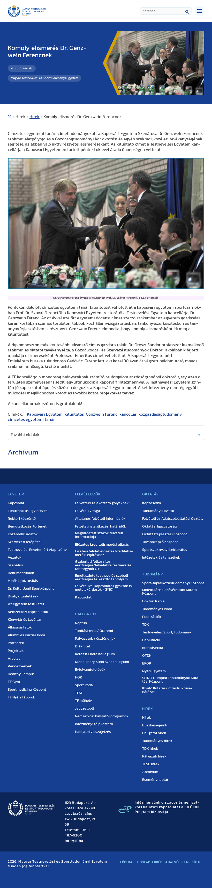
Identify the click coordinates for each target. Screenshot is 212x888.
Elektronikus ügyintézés (28, 511)
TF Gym (14, 682)
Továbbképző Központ (160, 542)
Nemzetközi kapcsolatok (28, 612)
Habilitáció (151, 640)
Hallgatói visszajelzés (93, 732)
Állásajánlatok (20, 627)
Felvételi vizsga (87, 511)
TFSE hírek (151, 764)
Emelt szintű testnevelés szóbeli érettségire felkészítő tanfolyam (101, 577)
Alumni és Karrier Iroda (26, 635)
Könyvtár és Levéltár (24, 620)
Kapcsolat (16, 503)
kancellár (128, 414)
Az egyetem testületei (26, 604)
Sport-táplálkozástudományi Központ (173, 583)
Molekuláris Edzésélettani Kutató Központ (169, 591)
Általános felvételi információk (100, 519)
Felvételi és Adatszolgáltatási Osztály (172, 519)
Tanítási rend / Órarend (94, 631)
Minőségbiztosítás (23, 581)
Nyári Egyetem (154, 671)
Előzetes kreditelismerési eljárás (102, 544)
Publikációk (151, 617)
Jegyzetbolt (84, 708)
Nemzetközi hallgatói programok (101, 716)
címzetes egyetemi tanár (31, 419)
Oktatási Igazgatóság (159, 526)
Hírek (34, 117)
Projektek (16, 651)
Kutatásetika (152, 648)
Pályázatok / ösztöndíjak (95, 638)
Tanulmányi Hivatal (158, 511)
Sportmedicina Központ (27, 689)
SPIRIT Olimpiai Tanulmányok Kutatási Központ (171, 679)
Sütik (196, 862)
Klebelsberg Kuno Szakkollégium (102, 662)
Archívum (150, 772)
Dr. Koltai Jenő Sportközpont (31, 588)
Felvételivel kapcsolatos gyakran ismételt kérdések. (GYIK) (104, 587)
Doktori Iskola (153, 601)
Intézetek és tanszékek (161, 557)
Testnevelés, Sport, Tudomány (166, 632)
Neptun (81, 623)
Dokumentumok (21, 573)
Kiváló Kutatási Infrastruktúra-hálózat (167, 690)
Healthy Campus (21, 674)
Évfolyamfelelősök (90, 670)
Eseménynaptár (155, 780)
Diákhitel (82, 646)
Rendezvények (20, 666)
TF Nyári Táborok (21, 697)
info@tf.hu (74, 841)
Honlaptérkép (149, 862)
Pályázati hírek (154, 756)
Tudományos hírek (157, 741)
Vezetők (14, 557)
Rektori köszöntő (22, 519)
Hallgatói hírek (154, 733)
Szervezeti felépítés (24, 542)
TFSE (79, 693)
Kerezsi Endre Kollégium (95, 654)
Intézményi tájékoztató (94, 724)
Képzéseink (151, 503)
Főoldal (127, 862)
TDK (145, 624)
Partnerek (16, 643)
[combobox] (166, 11)
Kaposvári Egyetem (45, 414)
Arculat (14, 658)
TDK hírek (150, 748)
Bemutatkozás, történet (27, 526)
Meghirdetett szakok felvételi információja (99, 535)
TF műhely (83, 701)
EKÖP (146, 663)
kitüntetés (74, 414)
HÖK (78, 677)
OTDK (147, 656)
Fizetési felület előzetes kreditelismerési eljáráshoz (104, 553)
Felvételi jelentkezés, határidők (100, 526)
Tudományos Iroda (157, 609)
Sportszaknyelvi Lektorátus (164, 550)
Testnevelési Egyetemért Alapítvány (37, 550)
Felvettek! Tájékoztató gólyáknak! (102, 503)
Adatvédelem (177, 862)
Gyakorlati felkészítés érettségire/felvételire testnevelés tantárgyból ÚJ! (103, 565)
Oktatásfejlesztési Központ (164, 534)
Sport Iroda (84, 685)
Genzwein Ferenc (101, 414)
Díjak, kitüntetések (23, 596)
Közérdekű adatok (23, 534)
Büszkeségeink (154, 725)
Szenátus (15, 565)
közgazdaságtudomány (160, 414)
